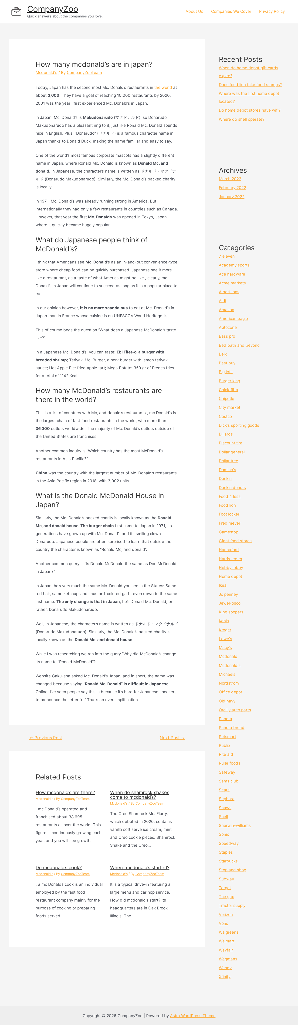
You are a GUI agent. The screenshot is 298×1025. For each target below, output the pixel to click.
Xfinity (224, 976)
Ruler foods (229, 763)
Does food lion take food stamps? (250, 84)
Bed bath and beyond (239, 345)
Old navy (227, 701)
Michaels (227, 674)
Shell (223, 816)
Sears (224, 790)
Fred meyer (229, 523)
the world (163, 87)
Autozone (228, 327)
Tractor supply (232, 905)
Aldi (222, 300)
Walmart (226, 941)
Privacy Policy (272, 11)
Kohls (224, 621)
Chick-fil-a (228, 389)
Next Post (172, 737)
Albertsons (229, 292)
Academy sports (234, 265)
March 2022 (230, 178)
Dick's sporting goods (239, 425)
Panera (225, 718)
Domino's (227, 469)
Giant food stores (235, 541)
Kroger (225, 630)
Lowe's (225, 638)
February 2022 (232, 187)
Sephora (226, 798)
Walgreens (228, 932)
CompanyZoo (52, 9)
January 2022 (231, 196)
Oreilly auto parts (235, 710)
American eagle (233, 318)
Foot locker (229, 514)
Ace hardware (232, 274)
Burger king (229, 381)
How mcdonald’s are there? (65, 792)
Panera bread (231, 727)
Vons (223, 923)
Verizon (226, 914)
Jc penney (228, 594)
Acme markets (232, 283)
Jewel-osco (229, 603)
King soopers (231, 612)
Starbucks (228, 861)
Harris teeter (230, 558)
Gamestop (228, 532)
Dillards (226, 434)
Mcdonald (228, 656)
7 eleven (227, 256)
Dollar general (232, 452)
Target (225, 887)
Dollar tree (228, 461)
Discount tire (230, 443)
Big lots (226, 371)
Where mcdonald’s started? (139, 867)
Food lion (227, 505)
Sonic (224, 834)
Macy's (225, 647)
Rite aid (226, 754)
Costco (225, 416)
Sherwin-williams (235, 825)
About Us (194, 11)
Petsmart (227, 736)
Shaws (225, 807)
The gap (226, 896)
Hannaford (229, 549)
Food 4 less (229, 496)
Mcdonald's (46, 72)
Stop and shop (232, 870)
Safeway (227, 772)
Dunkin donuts (232, 487)
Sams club (228, 781)
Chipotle (226, 398)
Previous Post (45, 737)
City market (229, 407)
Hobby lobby (231, 567)
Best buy (227, 363)
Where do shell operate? (241, 119)
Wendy (225, 967)
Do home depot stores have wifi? (250, 110)
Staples (226, 852)
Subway (226, 879)
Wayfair (226, 950)
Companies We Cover (231, 11)
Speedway (229, 843)
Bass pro (227, 336)
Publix (224, 745)
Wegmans (228, 959)
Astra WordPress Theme (193, 1015)
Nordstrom (229, 683)
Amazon (226, 309)
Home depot (230, 576)
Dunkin (225, 478)
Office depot (230, 692)
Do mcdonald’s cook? (59, 867)
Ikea (223, 585)
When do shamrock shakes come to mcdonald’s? (139, 795)
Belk (223, 354)
